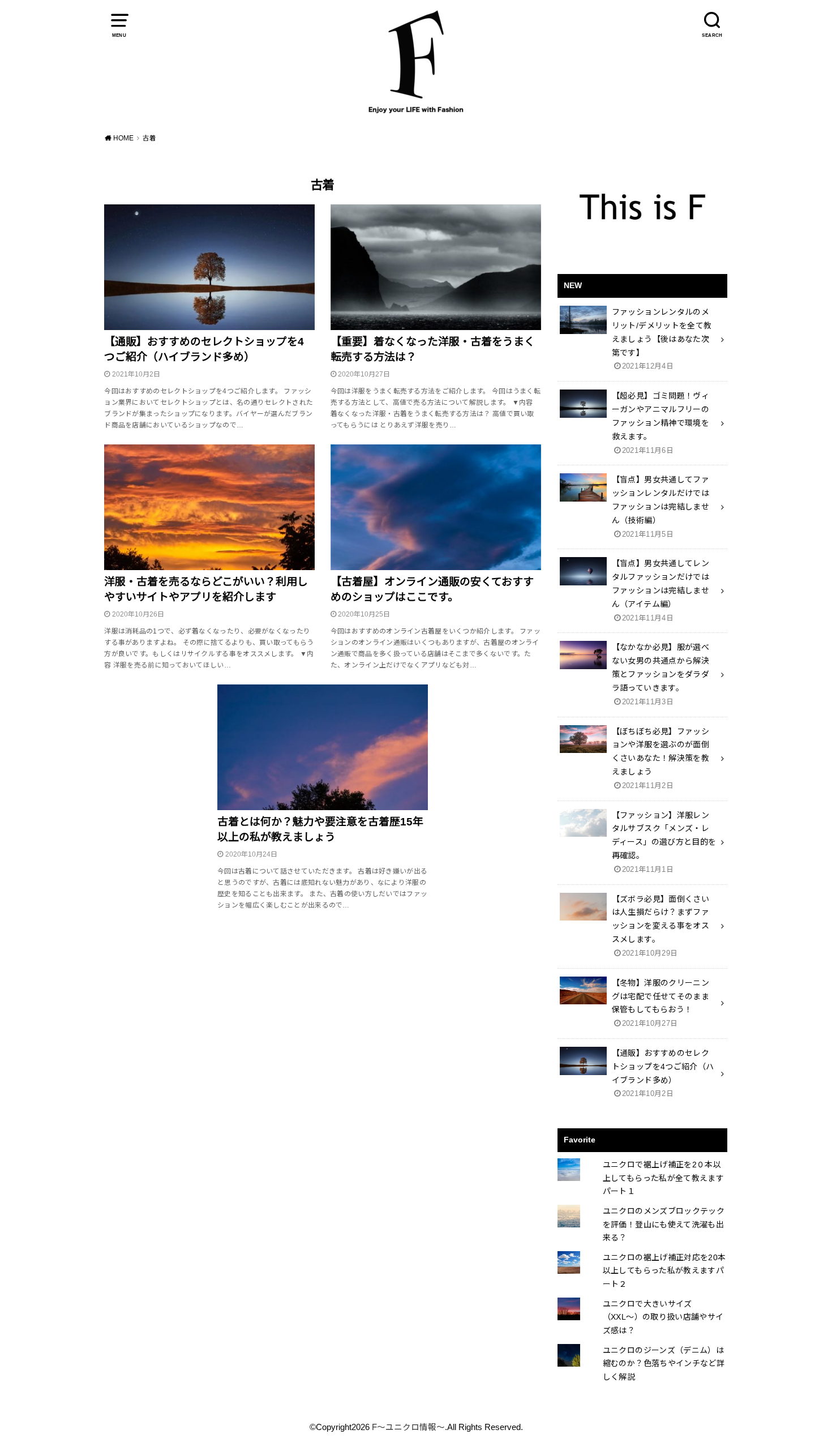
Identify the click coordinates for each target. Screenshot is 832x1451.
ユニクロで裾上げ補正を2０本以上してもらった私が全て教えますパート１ (663, 1178)
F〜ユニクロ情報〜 (408, 1427)
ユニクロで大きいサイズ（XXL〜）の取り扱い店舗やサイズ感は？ (663, 1317)
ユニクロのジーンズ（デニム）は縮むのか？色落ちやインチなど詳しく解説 (663, 1364)
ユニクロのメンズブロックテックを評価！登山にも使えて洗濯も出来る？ (663, 1224)
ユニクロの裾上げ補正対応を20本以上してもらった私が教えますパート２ (664, 1271)
